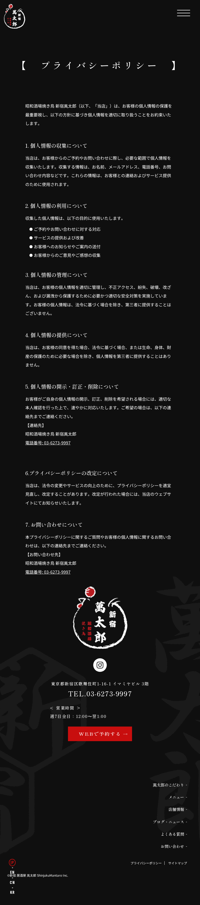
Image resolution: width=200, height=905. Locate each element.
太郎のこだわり (168, 785)
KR (12, 892)
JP (12, 862)
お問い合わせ (172, 846)
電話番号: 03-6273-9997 (48, 442)
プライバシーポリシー (146, 863)
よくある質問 (172, 834)
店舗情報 (176, 809)
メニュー (176, 797)
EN (12, 872)
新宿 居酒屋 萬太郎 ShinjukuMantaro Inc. (39, 875)
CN (12, 882)
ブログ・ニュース (168, 822)
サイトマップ (177, 863)
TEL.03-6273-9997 (100, 693)
